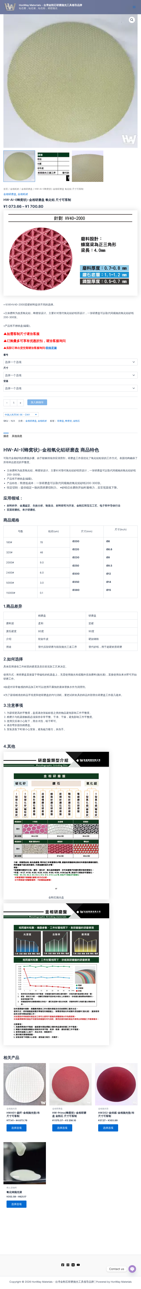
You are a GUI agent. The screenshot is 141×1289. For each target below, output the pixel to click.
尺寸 (5, 367)
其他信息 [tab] (17, 436)
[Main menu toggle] (134, 7)
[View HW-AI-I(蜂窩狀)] (19, 166)
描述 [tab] (6, 436)
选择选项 (16, 1127)
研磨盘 (60, 420)
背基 (5, 381)
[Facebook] (62, 1264)
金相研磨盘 (26, 189)
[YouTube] (78, 1264)
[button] (132, 20)
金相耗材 (14, 189)
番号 (5, 354)
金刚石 (76, 420)
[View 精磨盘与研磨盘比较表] (53, 166)
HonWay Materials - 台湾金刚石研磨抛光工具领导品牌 (50, 5)
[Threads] (73, 1264)
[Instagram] (67, 1264)
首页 (5, 189)
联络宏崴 (51, 348)
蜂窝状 (68, 420)
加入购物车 (37, 402)
